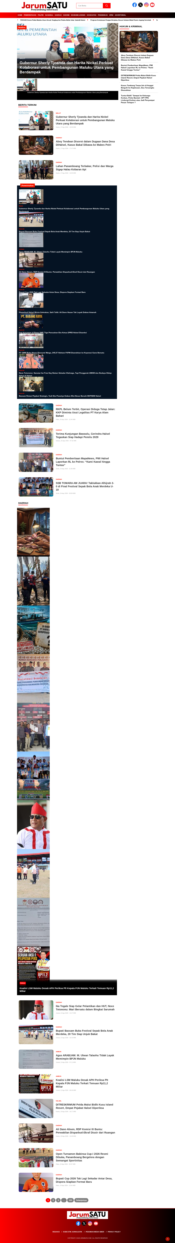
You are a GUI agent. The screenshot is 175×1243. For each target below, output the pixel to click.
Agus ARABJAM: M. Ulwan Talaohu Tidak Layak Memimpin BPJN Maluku (50, 252)
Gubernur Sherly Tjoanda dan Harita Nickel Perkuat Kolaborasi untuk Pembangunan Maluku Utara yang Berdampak (67, 67)
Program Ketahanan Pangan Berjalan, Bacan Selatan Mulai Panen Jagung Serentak (120, 20)
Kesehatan (91, 15)
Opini (111, 15)
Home (20, 15)
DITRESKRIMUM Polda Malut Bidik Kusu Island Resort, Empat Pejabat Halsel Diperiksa (138, 77)
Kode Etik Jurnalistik (72, 1232)
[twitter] (141, 6)
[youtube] (152, 6)
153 (70, 1200)
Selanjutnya (81, 1200)
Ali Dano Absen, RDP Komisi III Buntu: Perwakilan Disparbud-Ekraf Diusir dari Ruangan (57, 272)
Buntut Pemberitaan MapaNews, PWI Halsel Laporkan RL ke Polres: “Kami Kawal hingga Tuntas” (137, 67)
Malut (22, 58)
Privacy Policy (114, 1232)
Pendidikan (103, 15)
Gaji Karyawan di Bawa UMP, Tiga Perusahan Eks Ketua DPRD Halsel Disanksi (53, 333)
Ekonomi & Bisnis (78, 15)
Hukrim (66, 15)
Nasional (49, 15)
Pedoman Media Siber (95, 1232)
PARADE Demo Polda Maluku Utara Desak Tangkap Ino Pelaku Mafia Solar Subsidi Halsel (52, 20)
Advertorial (120, 15)
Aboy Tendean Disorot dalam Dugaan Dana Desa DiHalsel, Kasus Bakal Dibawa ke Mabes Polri (137, 57)
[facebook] (135, 6)
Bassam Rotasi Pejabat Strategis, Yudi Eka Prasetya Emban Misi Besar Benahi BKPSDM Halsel (60, 396)
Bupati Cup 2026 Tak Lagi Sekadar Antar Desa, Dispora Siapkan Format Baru (52, 292)
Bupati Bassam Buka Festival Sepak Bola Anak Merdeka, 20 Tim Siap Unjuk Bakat (54, 231)
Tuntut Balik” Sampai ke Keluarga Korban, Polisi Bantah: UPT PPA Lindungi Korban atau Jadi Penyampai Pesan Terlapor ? (138, 99)
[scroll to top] (167, 1239)
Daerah (58, 15)
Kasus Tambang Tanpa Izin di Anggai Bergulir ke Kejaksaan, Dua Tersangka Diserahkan (137, 87)
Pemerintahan (30, 15)
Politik (41, 15)
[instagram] (147, 6)
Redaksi (56, 1232)
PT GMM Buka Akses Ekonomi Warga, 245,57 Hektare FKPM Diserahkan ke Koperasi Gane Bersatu (61, 353)
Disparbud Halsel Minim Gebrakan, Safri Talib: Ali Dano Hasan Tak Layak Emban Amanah (57, 312)
